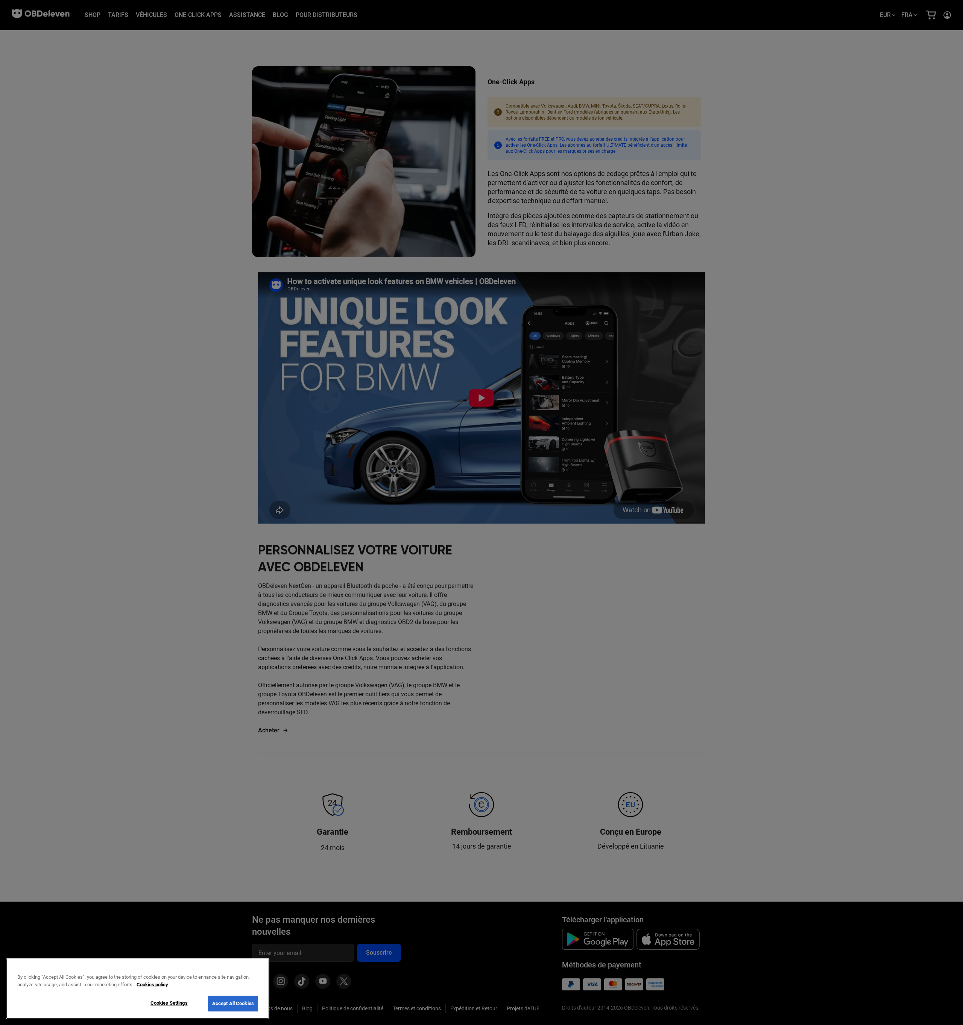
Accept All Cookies (233, 1003)
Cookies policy (152, 984)
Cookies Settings (169, 1003)
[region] (137, 988)
